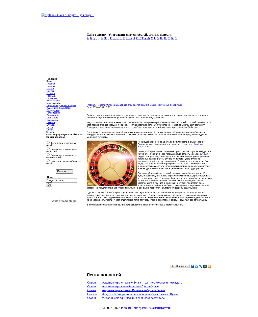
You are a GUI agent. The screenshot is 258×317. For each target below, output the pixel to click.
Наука (50, 127)
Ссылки (50, 91)
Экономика (52, 120)
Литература (52, 115)
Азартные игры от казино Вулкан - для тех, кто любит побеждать (142, 282)
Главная (51, 83)
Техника (51, 122)
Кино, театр (52, 117)
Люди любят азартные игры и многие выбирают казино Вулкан (140, 294)
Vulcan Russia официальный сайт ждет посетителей (134, 297)
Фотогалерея (53, 100)
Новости (51, 86)
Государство (53, 110)
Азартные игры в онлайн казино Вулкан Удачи (130, 286)
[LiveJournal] (201, 266)
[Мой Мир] (205, 266)
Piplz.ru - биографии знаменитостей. (146, 308)
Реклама (51, 96)
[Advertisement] (148, 73)
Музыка (50, 125)
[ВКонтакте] (192, 266)
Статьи (50, 88)
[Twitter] (197, 266)
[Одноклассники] (209, 266)
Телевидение (53, 113)
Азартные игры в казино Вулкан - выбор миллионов (133, 290)
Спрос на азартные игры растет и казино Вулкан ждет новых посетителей (145, 105)
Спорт (50, 129)
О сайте (51, 93)
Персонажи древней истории (61, 105)
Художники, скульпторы (59, 108)
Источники (52, 98)
